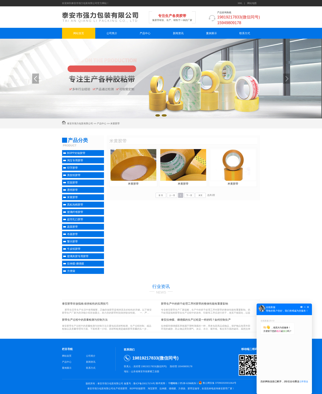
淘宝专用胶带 (75, 160)
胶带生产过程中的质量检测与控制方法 (85, 319)
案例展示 (211, 33)
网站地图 (252, 3)
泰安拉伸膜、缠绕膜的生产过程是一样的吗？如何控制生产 (196, 319)
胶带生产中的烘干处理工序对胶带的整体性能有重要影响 (194, 303)
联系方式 (244, 33)
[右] (286, 79)
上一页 (172, 195)
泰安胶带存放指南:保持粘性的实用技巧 (85, 303)
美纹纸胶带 (73, 175)
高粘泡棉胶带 (75, 204)
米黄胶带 (115, 123)
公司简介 (111, 33)
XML (240, 3)
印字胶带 (72, 167)
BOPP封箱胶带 (76, 153)
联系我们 (129, 349)
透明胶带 (72, 189)
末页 (200, 195)
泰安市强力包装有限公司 (80, 123)
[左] (35, 79)
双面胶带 (72, 182)
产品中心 (145, 33)
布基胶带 (72, 234)
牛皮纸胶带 (73, 248)
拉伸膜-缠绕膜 (75, 263)
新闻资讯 (178, 33)
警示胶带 (72, 241)
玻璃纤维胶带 (75, 212)
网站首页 (78, 33)
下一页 (189, 195)
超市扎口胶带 (75, 219)
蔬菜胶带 (72, 226)
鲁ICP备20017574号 (144, 383)
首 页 (160, 195)
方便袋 (71, 271)
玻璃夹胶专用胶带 (78, 256)
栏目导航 (67, 349)
